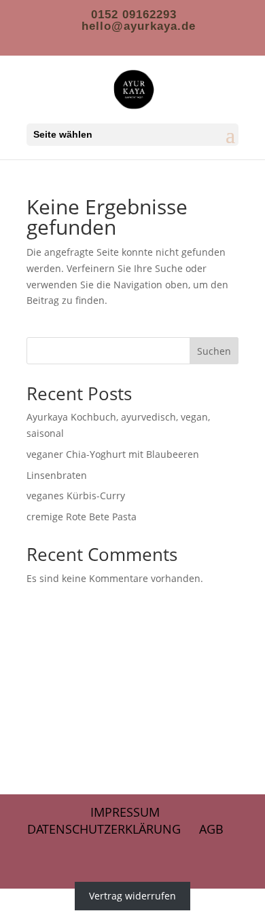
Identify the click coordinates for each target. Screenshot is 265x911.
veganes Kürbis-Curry (75, 495)
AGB (211, 829)
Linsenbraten (56, 475)
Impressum (125, 812)
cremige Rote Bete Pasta (81, 516)
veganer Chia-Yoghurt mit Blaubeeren (112, 454)
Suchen (214, 351)
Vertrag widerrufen (132, 896)
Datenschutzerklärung (104, 829)
